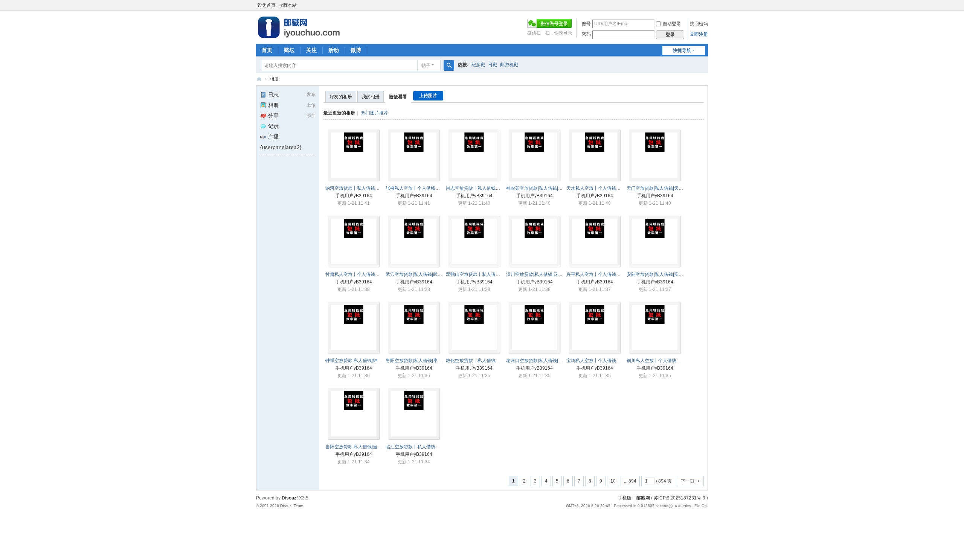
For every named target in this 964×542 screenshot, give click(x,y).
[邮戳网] (299, 36)
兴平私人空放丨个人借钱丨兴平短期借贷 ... (609, 274)
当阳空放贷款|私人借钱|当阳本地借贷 (362, 446)
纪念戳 (478, 64)
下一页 (687, 481)
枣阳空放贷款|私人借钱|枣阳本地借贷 (423, 360)
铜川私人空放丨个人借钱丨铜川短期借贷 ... (669, 360)
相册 (274, 79)
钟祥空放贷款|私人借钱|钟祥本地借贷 (362, 360)
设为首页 (267, 5)
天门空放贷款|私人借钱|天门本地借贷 (664, 188)
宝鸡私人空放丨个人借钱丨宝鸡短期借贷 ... (609, 360)
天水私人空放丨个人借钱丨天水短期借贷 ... (609, 188)
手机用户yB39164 (354, 195)
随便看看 (398, 96)
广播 (273, 137)
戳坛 (289, 50)
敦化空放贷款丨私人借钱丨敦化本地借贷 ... (489, 360)
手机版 (624, 498)
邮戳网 (259, 79)
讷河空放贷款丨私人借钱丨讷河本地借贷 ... (368, 188)
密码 (586, 34)
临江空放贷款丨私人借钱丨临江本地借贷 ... (428, 446)
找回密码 (699, 23)
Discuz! (290, 498)
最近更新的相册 (339, 113)
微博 (356, 50)
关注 (311, 50)
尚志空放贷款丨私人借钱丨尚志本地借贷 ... (489, 188)
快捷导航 (682, 50)
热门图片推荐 (374, 113)
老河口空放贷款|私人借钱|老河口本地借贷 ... (550, 360)
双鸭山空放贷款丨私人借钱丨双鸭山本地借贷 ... (493, 274)
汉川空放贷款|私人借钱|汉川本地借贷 (543, 274)
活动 (333, 50)
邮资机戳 (509, 64)
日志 (273, 94)
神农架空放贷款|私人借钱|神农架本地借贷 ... (550, 188)
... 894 (630, 481)
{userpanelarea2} (281, 147)
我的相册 (371, 96)
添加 (311, 115)
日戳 (492, 64)
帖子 (425, 65)
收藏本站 (288, 5)
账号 (586, 23)
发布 (311, 94)
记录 (273, 126)
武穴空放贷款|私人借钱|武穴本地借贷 (423, 274)
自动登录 (672, 23)
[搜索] (449, 65)
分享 (273, 116)
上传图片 (428, 95)
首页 (267, 50)
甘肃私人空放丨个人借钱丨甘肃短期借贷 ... (368, 274)
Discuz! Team (291, 506)
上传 (311, 105)
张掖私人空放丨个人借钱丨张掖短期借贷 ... (428, 188)
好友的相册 (340, 96)
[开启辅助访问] (706, 5)
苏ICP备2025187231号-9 (679, 498)
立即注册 (699, 34)
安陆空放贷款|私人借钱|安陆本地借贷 (664, 274)
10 (613, 481)
